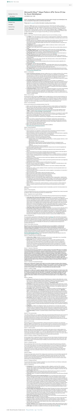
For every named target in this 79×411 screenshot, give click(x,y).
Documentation (11, 29)
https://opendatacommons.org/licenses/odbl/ (43, 110)
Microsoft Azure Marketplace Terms (34, 70)
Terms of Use (39, 409)
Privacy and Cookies (30, 409)
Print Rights (11, 24)
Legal (35, 409)
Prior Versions (12, 16)
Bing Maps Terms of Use (13, 14)
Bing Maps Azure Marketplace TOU (14, 19)
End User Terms (12, 26)
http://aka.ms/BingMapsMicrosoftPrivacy (31, 232)
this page (32, 23)
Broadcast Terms (12, 22)
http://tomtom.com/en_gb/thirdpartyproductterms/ (36, 125)
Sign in (70, 5)
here (64, 49)
